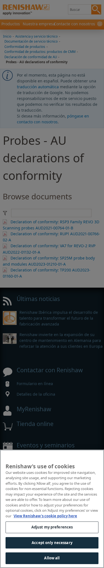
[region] (52, 509)
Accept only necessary (52, 542)
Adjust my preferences (52, 527)
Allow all (52, 557)
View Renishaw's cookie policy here (45, 515)
